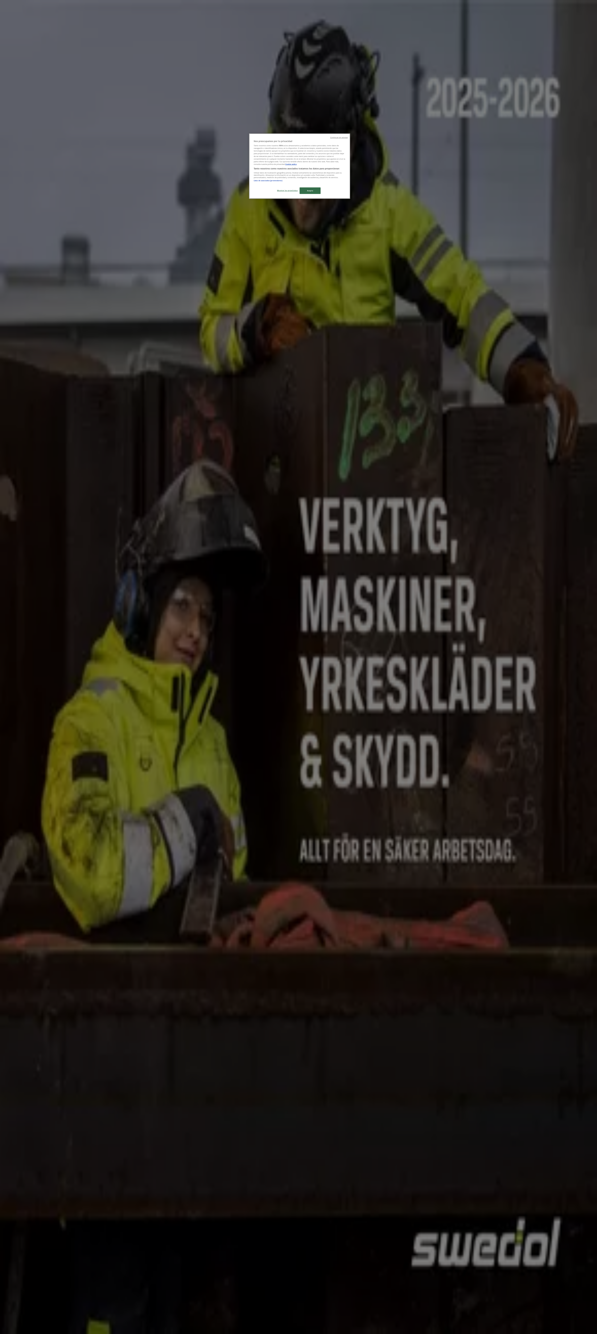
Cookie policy (291, 164)
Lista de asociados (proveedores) (268, 180)
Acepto (310, 190)
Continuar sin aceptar (339, 137)
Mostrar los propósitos (287, 190)
